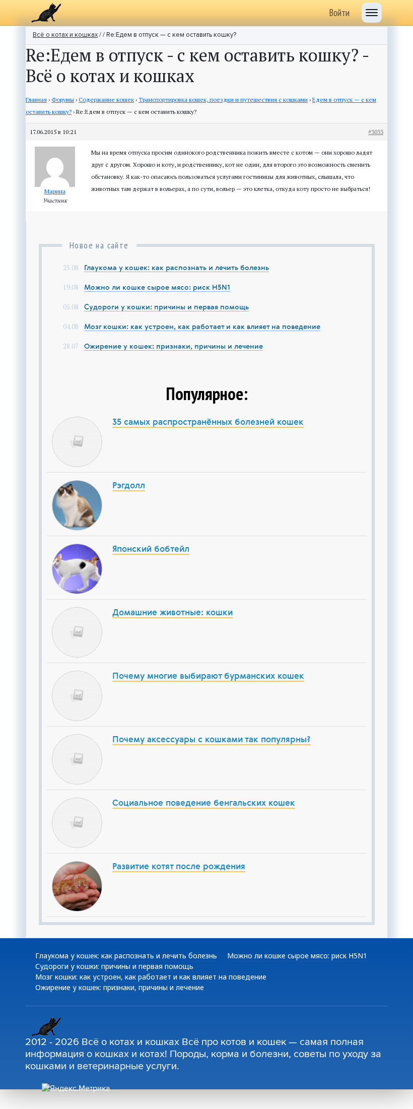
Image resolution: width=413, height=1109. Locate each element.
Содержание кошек (106, 99)
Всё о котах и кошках (65, 35)
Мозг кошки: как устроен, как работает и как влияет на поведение (202, 327)
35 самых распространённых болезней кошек (208, 422)
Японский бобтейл (150, 549)
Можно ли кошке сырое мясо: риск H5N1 (157, 287)
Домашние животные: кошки (172, 613)
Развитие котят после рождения (178, 867)
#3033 (375, 132)
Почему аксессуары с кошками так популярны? (211, 740)
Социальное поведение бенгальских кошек (203, 803)
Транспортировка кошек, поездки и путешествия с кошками (223, 99)
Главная (36, 99)
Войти (339, 13)
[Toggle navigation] (372, 13)
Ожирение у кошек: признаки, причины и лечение (173, 346)
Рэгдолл (128, 486)
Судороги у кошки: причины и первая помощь (166, 307)
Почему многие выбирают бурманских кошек (208, 676)
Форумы (62, 99)
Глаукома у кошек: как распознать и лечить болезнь (176, 268)
